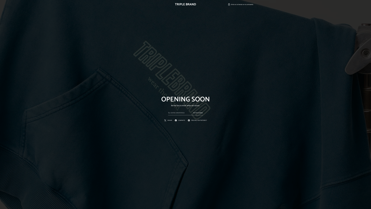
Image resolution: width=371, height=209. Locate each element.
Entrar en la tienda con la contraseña (242, 4)
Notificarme (198, 113)
